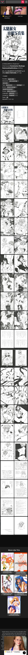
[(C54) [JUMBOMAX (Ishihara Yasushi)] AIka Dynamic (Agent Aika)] (20, 562)
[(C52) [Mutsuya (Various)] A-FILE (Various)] (7, 562)
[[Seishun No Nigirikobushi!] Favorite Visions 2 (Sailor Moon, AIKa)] (20, 584)
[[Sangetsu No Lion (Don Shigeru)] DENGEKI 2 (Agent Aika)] (7, 584)
